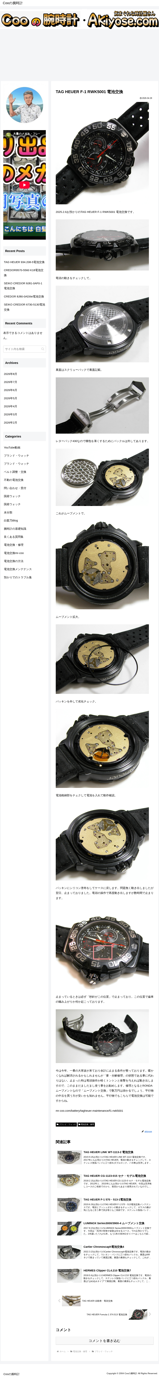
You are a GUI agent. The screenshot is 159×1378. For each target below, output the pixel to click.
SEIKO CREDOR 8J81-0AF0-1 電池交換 (23, 286)
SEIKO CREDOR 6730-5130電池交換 (24, 307)
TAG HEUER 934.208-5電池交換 (24, 262)
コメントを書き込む (104, 1341)
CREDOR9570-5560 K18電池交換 (23, 273)
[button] (42, 349)
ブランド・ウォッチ (67, 1124)
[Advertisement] (79, 54)
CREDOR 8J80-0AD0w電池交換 (24, 296)
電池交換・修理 (87, 1124)
